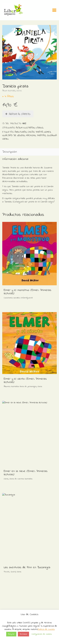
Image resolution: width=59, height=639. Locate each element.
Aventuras (21, 132)
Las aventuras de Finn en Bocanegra (27, 567)
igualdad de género (13, 135)
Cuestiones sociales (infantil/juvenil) (18, 297)
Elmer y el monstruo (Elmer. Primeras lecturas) (27, 292)
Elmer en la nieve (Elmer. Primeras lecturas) (26, 473)
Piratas (41, 135)
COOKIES (26, 622)
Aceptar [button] (11, 634)
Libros (19, 90)
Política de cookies (46, 629)
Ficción (6, 571)
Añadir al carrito (19, 114)
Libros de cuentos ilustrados (20, 478)
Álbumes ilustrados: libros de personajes (20, 386)
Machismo (31, 135)
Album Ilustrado (8, 90)
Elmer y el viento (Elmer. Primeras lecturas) (25, 380)
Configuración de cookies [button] (42, 634)
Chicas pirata (35, 132)
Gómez (47, 132)
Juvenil (13, 571)
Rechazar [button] (23, 634)
